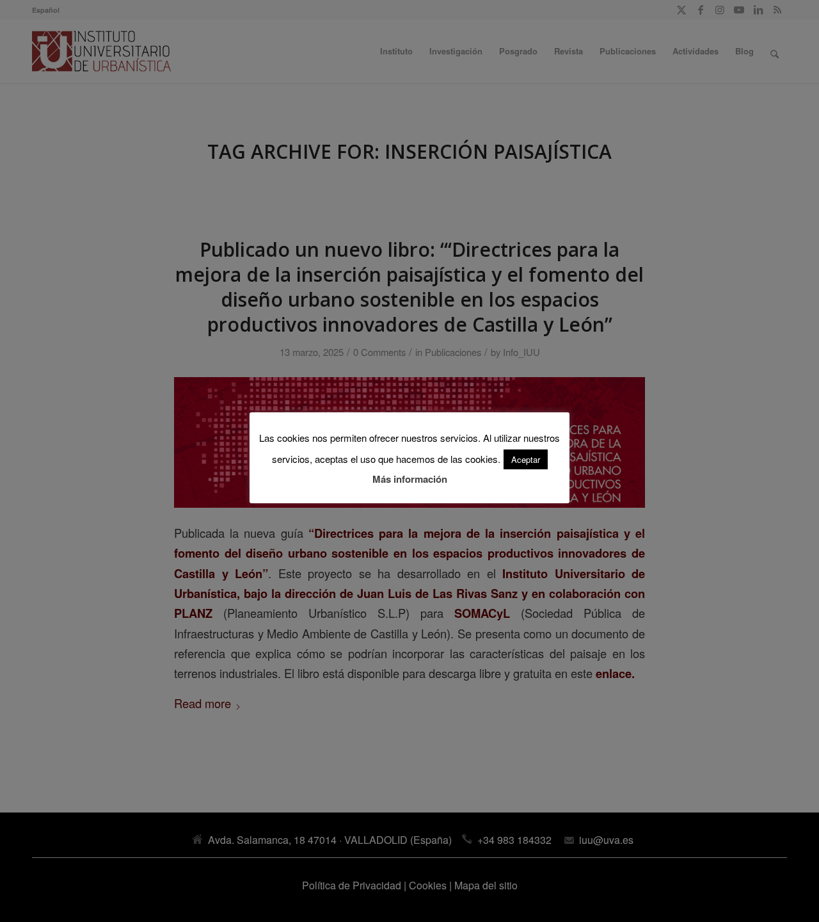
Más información (409, 479)
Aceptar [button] (525, 459)
